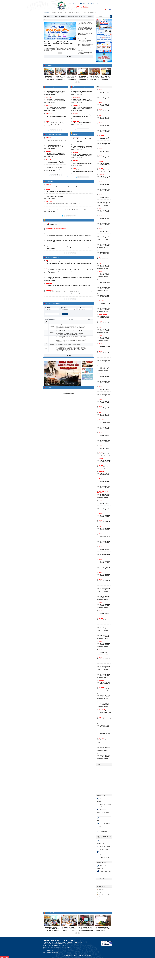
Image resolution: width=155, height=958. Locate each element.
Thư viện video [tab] (54, 360)
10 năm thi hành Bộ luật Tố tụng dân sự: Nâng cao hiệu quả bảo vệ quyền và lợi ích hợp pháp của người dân (85, 28)
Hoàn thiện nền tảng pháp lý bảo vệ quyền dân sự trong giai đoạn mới (85, 37)
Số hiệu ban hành (48, 307)
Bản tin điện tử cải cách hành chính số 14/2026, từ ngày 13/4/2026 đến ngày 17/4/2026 (105, 105)
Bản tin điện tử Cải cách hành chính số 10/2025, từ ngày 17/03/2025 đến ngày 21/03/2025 (105, 575)
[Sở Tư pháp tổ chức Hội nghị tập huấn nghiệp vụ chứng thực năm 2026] (94, 71)
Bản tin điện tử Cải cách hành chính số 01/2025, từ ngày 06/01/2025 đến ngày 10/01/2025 (105, 675)
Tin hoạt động (49, 65)
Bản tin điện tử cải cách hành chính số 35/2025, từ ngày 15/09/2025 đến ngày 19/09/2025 (105, 382)
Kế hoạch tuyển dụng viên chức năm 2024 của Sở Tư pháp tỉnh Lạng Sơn (105, 740)
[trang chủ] (61, 5)
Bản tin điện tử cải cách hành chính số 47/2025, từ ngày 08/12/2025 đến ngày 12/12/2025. (105, 237)
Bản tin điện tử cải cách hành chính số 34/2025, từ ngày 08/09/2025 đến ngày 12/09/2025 (105, 388)
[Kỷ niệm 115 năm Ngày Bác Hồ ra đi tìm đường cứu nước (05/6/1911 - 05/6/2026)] (62, 373)
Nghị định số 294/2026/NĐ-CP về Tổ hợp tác (82, 122)
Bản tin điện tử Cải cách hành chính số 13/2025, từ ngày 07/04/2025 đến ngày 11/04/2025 (105, 555)
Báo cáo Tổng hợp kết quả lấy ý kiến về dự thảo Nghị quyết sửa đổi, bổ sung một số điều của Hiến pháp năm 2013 (56, 100)
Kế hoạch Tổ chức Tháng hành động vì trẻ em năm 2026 (67, 322)
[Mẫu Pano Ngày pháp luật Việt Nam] (87, 371)
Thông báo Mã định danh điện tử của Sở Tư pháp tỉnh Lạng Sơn (105, 164)
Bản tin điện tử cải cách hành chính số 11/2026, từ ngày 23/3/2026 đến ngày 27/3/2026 (105, 124)
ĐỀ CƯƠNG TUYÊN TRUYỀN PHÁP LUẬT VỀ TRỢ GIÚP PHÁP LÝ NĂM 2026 (85, 23)
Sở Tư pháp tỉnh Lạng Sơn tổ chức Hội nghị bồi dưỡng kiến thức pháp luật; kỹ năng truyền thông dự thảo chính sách (105, 78)
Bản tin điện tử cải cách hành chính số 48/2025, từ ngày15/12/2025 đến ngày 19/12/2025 (105, 230)
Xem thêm (69, 56)
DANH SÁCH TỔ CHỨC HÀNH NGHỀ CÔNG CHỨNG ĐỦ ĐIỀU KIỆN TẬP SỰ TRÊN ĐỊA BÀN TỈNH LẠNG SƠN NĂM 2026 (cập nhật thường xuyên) (105, 203)
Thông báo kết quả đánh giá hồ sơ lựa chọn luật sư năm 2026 (59, 191)
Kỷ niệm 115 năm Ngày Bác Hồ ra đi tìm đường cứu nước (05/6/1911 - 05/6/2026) (61, 383)
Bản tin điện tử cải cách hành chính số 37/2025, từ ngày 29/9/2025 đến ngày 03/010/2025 (105, 361)
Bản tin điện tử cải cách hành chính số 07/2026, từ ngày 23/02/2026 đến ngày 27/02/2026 (105, 157)
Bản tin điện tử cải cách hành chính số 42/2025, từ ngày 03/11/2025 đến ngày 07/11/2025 (105, 309)
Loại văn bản (47, 311)
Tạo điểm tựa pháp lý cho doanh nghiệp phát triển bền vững (59, 42)
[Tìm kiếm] (111, 16)
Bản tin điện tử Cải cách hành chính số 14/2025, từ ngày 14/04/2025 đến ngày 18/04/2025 (105, 548)
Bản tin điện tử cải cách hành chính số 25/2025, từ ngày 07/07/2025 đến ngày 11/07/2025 (105, 480)
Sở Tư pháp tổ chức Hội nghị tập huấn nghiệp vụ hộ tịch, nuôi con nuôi (71, 78)
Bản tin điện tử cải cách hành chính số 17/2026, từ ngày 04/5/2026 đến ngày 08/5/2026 (105, 91)
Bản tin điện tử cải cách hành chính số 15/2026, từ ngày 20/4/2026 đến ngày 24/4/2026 (105, 98)
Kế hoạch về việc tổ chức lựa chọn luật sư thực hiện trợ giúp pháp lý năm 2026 (63, 203)
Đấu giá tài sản (49, 220)
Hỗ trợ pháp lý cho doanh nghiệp (79, 87)
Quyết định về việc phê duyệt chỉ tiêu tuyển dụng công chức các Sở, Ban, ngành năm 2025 (105, 345)
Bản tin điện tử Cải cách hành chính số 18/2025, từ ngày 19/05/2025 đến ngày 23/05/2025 (105, 516)
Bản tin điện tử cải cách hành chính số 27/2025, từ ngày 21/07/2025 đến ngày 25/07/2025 (105, 441)
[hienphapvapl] (104, 57)
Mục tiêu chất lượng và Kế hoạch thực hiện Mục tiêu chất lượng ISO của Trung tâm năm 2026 (66, 209)
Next (80, 374)
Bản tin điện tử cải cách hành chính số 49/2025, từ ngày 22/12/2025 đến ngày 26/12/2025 (105, 224)
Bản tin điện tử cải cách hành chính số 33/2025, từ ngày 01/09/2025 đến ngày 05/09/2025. (105, 395)
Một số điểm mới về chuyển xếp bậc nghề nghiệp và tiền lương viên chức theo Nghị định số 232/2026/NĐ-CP (48, 78)
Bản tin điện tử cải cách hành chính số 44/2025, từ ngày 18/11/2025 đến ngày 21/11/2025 (105, 274)
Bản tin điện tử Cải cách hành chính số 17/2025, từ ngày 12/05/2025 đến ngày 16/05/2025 (105, 522)
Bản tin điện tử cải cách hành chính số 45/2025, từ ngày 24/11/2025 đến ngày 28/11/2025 (105, 266)
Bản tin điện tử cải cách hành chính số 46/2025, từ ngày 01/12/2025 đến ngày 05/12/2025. (105, 245)
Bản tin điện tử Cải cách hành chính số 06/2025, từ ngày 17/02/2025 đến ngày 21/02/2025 (105, 612)
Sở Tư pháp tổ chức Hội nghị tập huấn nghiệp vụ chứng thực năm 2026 (93, 78)
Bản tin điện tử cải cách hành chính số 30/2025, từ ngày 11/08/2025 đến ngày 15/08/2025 (105, 415)
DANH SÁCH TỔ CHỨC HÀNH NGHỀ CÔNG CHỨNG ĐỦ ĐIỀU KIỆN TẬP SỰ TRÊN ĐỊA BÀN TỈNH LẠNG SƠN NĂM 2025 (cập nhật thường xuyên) (105, 368)
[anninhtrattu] (104, 35)
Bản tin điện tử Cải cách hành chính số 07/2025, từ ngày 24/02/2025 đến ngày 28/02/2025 (105, 605)
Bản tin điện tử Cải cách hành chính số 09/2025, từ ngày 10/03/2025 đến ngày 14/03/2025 (105, 581)
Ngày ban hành (64, 307)
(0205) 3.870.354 (52, 948)
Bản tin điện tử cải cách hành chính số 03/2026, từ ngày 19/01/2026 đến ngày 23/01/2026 (105, 196)
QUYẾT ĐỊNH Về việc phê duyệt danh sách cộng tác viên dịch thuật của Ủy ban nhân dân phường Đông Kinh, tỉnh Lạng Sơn (56, 154)
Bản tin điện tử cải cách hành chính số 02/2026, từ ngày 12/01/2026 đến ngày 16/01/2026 (105, 211)
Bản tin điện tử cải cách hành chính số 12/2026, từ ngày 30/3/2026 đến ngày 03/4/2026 (105, 118)
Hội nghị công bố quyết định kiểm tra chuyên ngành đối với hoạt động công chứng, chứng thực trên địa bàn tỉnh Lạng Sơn (59, 78)
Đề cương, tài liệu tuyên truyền (52, 257)
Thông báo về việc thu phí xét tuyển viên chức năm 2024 (105, 719)
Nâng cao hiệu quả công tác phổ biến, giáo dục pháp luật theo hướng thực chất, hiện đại (85, 49)
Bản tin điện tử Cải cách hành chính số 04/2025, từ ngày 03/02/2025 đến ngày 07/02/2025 (105, 651)
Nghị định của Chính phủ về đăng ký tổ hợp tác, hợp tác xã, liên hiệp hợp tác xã (82, 115)
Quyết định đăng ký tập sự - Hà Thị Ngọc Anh (105, 756)
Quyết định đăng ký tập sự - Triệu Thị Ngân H (105, 696)
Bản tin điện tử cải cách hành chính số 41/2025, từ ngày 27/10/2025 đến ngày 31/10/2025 (105, 323)
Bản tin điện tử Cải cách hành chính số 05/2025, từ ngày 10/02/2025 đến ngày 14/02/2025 (105, 644)
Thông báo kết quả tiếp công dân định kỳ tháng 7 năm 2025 (105, 454)
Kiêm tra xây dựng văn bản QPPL (53, 87)
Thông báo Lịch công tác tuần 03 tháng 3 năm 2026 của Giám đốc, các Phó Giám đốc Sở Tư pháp (105, 137)
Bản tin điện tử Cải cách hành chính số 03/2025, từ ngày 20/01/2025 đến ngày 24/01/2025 (105, 659)
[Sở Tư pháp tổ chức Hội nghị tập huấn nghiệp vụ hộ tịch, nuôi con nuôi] (71, 71)
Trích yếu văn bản (81, 307)
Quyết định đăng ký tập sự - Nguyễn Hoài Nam (105, 704)
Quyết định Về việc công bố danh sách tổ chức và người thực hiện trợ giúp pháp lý (64, 186)
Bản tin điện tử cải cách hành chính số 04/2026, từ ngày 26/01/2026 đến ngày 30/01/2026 (105, 190)
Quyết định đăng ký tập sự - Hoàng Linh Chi (105, 748)
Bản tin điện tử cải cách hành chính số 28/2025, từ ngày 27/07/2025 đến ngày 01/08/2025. (105, 434)
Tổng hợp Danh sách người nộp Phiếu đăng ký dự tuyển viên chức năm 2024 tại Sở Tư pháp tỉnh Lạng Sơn (105, 726)
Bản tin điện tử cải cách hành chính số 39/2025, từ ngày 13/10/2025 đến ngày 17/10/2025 (105, 338)
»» (61, 129)
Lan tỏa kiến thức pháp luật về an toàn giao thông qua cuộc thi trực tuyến (85, 45)
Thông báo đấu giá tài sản (52, 224)
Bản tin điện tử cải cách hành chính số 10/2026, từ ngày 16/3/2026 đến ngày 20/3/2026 (105, 131)
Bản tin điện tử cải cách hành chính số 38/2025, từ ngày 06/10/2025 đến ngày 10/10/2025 (105, 353)
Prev (45, 374)
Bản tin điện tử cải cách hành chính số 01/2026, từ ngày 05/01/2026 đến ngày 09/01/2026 (105, 217)
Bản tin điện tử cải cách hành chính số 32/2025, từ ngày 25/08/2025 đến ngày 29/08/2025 (105, 402)
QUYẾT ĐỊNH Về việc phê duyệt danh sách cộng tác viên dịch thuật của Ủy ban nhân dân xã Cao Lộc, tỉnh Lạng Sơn (56, 168)
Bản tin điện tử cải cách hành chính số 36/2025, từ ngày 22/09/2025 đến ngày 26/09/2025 (105, 375)
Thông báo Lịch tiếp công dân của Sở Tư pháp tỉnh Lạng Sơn (105, 461)
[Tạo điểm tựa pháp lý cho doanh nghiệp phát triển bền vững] (60, 31)
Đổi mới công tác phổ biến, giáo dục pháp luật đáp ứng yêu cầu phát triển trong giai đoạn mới (85, 33)
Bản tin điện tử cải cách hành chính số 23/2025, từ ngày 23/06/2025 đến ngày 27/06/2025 (105, 502)
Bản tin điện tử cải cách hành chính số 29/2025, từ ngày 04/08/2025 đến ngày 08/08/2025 (105, 428)
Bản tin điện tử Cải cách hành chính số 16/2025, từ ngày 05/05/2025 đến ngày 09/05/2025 (105, 529)
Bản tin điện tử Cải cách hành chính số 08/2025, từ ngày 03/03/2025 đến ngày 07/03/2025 (105, 589)
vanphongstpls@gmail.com (52, 952)
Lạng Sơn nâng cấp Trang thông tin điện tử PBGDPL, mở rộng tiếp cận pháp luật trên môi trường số (85, 54)
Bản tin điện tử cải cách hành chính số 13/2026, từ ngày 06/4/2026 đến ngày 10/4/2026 (105, 111)
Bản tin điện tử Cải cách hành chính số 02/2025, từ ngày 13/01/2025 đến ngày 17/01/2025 (105, 667)
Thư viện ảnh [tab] (46, 360)
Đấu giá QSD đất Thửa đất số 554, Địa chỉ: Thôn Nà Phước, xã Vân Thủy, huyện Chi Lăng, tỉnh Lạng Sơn (69, 235)
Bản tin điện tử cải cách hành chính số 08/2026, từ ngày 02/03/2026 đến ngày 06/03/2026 (105, 150)
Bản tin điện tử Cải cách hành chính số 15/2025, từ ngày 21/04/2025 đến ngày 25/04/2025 (105, 542)
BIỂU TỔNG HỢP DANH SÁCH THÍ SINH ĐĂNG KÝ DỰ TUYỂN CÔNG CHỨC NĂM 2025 (105, 259)
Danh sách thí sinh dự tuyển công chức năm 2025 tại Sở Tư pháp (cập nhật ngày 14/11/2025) (105, 296)
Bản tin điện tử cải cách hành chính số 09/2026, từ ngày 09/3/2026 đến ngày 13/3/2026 (105, 144)
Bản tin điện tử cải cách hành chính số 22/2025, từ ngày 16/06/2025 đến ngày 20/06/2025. (105, 509)
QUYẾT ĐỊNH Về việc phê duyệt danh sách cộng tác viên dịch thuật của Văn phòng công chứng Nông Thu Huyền (56, 139)
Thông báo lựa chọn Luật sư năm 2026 (55, 196)
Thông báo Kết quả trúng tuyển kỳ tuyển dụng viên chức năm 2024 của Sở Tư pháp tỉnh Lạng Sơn (105, 711)
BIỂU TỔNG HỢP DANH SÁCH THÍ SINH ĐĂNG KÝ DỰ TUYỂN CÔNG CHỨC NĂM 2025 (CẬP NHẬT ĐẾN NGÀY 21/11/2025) (105, 281)
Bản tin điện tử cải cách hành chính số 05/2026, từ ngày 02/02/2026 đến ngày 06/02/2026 (105, 183)
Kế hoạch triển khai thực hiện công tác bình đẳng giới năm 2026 (68, 344)
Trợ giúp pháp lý (49, 181)
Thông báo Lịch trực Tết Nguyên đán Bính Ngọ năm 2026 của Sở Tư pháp (105, 177)
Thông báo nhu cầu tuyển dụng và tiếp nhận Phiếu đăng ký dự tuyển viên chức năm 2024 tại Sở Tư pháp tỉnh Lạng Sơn (105, 732)
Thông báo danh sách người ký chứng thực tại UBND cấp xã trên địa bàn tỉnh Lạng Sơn (56, 161)
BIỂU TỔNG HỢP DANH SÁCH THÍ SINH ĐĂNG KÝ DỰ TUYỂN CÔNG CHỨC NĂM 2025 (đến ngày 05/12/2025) (105, 253)
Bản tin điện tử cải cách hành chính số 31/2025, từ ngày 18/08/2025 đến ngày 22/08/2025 (105, 408)
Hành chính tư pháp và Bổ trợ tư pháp (54, 134)
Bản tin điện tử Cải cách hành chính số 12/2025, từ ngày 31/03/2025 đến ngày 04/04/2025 (105, 562)
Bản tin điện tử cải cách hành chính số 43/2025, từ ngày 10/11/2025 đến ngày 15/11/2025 (105, 288)
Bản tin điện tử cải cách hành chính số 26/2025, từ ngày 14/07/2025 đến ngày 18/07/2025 (105, 448)
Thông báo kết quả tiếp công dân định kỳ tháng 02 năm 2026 (105, 170)
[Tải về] (89, 322)
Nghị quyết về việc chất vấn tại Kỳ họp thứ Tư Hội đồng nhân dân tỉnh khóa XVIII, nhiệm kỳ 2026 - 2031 (68, 285)
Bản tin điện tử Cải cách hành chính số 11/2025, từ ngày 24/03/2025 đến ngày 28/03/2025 (105, 568)
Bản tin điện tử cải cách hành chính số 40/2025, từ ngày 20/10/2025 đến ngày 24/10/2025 (105, 330)
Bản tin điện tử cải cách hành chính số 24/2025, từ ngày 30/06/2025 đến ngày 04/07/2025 (105, 487)
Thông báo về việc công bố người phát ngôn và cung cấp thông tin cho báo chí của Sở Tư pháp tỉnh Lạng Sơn (105, 474)
